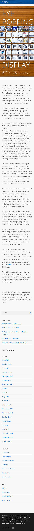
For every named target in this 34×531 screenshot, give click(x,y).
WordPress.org (7, 500)
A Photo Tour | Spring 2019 (11, 324)
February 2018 (7, 372)
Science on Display (24, 73)
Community (13, 73)
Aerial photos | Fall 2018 (10, 338)
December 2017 (7, 376)
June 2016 (5, 429)
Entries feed (6, 492)
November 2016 (7, 413)
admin (6, 71)
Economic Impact (8, 461)
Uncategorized (7, 477)
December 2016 (7, 409)
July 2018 (5, 368)
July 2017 (5, 389)
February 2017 (7, 405)
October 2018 (6, 364)
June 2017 (5, 393)
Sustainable (6, 473)
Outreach (5, 465)
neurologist (11, 265)
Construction (6, 457)
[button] (31, 2)
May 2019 (5, 360)
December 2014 (7, 433)
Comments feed (7, 496)
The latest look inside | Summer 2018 (15, 343)
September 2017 (7, 384)
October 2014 (6, 441)
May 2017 (5, 397)
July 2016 (5, 425)
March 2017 (6, 401)
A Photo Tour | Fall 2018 (10, 328)
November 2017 (7, 380)
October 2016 (6, 417)
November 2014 (7, 437)
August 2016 (6, 421)
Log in (4, 488)
